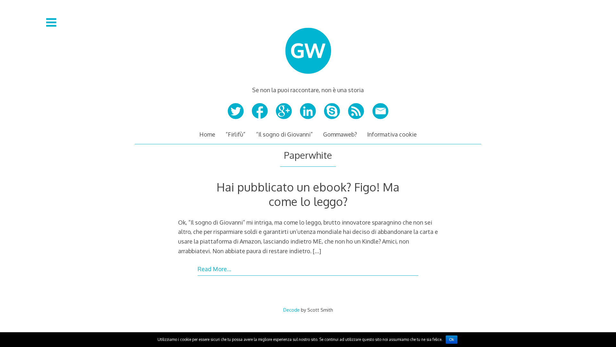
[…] (317, 250)
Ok (451, 339)
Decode (291, 310)
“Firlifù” (235, 134)
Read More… (214, 268)
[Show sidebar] (51, 22)
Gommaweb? (340, 134)
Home (207, 134)
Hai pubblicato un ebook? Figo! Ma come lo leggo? (308, 194)
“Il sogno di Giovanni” (284, 134)
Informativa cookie (392, 134)
